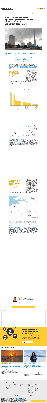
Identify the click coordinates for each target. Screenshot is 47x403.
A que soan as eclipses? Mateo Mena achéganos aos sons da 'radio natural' (33, 365)
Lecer (28, 389)
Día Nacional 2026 (3, 13)
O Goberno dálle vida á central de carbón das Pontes (10, 55)
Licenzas (14, 387)
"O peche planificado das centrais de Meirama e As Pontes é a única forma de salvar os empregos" (25, 56)
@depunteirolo (11, 25)
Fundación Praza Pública (15, 385)
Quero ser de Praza (27, 342)
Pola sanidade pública (16, 13)
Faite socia (41, 8)
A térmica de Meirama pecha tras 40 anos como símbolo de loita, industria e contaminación (18, 56)
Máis (43, 12)
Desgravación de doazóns (22, 391)
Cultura (29, 388)
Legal (14, 389)
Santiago (36, 389)
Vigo (34, 363)
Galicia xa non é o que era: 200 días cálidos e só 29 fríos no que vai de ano (10, 365)
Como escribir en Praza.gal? (22, 387)
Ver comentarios (23, 307)
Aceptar (42, 400)
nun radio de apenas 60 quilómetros (31, 126)
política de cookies (18, 399)
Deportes (29, 385)
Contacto (14, 386)
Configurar (35, 400)
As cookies (14, 390)
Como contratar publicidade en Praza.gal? (22, 385)
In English (14, 391)
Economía (29, 391)
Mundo (29, 390)
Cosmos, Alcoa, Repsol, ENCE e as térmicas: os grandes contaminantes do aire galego (32, 55)
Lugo (35, 386)
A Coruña (36, 384)
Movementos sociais (30, 392)
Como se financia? (23, 388)
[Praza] (7, 9)
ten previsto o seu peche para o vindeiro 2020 (18, 117)
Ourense (36, 387)
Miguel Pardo (7, 25)
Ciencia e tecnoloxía (8, 15)
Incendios (39, 12)
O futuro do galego (33, 13)
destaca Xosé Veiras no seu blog (21, 139)
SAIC (29, 12)
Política (29, 384)
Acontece (29, 387)
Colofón (14, 388)
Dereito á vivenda (23, 13)
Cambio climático (9, 13)
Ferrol (35, 385)
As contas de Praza (23, 389)
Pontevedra (36, 388)
